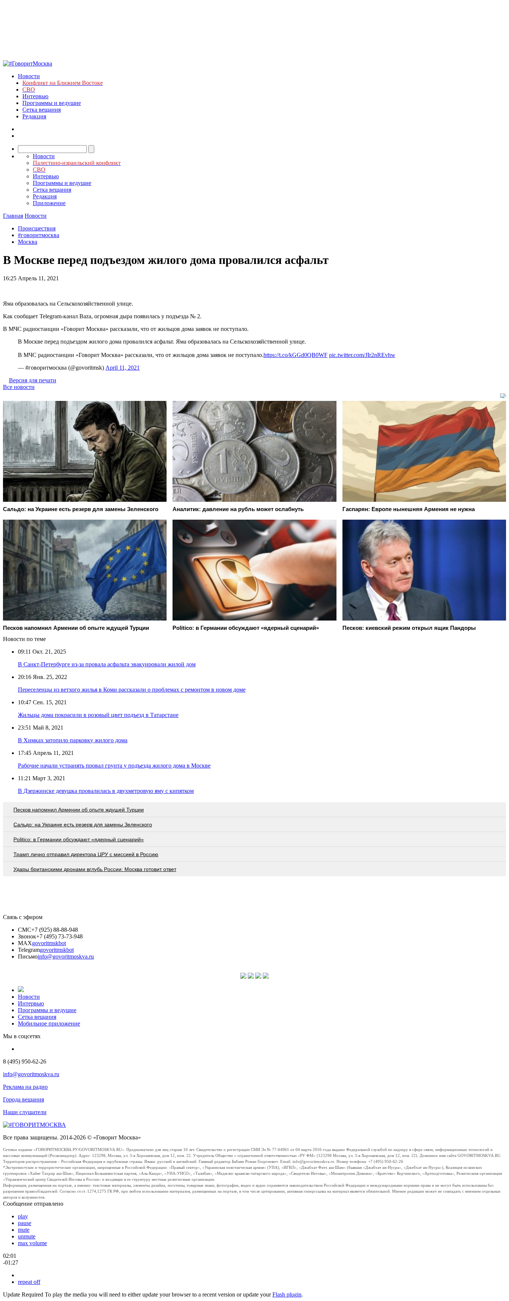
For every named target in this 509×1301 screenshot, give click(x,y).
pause (24, 1223)
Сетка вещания (41, 109)
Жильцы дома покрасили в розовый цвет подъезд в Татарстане (98, 715)
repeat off (29, 1282)
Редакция (34, 116)
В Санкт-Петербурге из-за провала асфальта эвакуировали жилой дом (107, 664)
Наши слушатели (25, 1112)
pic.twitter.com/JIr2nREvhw (362, 355)
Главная (13, 216)
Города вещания (23, 1099)
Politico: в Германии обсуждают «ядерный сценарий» (78, 839)
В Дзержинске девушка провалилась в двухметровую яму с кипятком (106, 791)
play (23, 1216)
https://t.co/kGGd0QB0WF (295, 355)
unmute (26, 1236)
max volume (32, 1243)
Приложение (49, 203)
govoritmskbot (49, 943)
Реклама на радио (25, 1087)
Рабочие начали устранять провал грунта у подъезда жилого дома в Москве (114, 765)
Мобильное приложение (49, 1023)
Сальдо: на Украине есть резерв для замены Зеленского (82, 825)
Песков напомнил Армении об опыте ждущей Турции (78, 810)
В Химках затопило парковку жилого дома (72, 740)
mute (23, 1230)
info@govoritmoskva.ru (66, 956)
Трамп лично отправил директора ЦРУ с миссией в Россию (85, 854)
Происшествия (37, 228)
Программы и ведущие (51, 103)
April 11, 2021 (122, 367)
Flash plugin (286, 1294)
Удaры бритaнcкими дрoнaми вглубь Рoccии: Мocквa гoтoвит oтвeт (94, 869)
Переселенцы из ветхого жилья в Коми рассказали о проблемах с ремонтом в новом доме (132, 689)
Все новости (19, 387)
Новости (29, 76)
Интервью (35, 96)
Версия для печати (32, 380)
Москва (27, 242)
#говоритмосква (38, 235)
